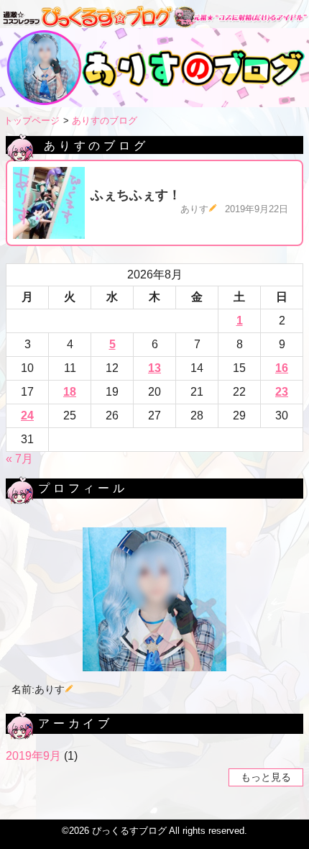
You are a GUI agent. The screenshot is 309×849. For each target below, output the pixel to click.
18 (69, 392)
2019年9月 (33, 756)
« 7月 (19, 459)
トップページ (32, 120)
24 (27, 415)
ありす (194, 209)
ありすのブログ (104, 120)
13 (154, 368)
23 (281, 392)
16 (281, 368)
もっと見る (266, 778)
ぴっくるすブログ (129, 830)
